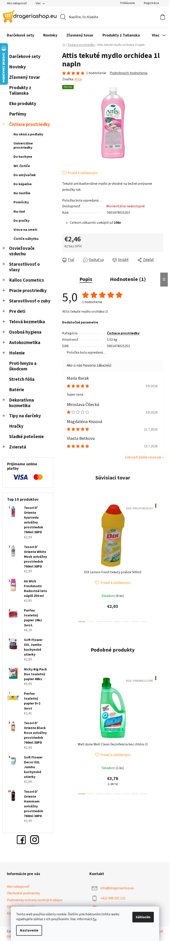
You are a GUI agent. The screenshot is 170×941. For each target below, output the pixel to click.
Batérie (16, 390)
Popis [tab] (85, 279)
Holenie (17, 353)
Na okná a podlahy (28, 134)
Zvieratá (17, 447)
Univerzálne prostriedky (23, 145)
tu (94, 919)
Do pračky (21, 220)
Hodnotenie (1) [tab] (128, 279)
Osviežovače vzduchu (22, 251)
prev (65, 561)
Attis (78, 79)
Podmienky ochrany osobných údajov (34, 900)
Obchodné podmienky (23, 893)
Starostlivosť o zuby (29, 301)
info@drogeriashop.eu (117, 888)
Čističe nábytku (26, 238)
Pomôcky (21, 202)
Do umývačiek (25, 175)
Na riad (19, 211)
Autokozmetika (24, 342)
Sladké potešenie (26, 436)
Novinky (17, 67)
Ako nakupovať (17, 3)
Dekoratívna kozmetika (21, 403)
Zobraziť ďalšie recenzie (143, 457)
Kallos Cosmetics (26, 280)
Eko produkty (22, 103)
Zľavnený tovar (24, 77)
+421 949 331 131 (113, 898)
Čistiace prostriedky (29, 124)
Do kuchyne (23, 156)
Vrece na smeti (25, 229)
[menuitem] (20, 35)
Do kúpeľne (23, 184)
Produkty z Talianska (20, 90)
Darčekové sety (25, 56)
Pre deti (17, 311)
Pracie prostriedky (28, 290)
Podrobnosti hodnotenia (128, 73)
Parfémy (17, 114)
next (159, 561)
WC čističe (22, 166)
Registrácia (151, 3)
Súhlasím (143, 917)
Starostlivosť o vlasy (24, 267)
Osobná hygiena (25, 332)
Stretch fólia (22, 379)
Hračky (16, 426)
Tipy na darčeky (25, 416)
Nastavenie (29, 930)
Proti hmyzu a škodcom (23, 366)
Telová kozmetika (27, 322)
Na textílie (22, 193)
